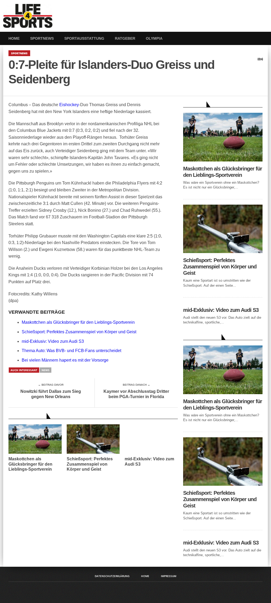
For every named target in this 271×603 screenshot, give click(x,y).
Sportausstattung (84, 38)
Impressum (168, 576)
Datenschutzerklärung (112, 576)
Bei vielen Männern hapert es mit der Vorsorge (65, 360)
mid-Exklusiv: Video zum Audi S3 (53, 341)
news (45, 370)
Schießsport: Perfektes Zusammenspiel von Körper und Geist (79, 332)
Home (14, 38)
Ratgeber (125, 38)
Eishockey (69, 104)
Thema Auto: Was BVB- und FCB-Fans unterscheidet (71, 350)
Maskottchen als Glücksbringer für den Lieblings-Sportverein (78, 322)
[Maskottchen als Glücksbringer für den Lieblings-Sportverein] (223, 160)
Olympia (154, 38)
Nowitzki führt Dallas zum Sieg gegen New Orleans (50, 394)
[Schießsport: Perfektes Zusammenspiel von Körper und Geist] (223, 251)
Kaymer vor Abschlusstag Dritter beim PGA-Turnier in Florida (136, 394)
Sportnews (42, 38)
